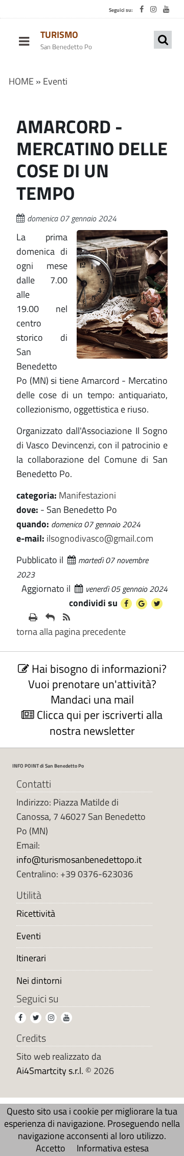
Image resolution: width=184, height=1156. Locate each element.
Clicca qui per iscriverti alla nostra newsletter (98, 722)
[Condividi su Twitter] (157, 603)
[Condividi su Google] (141, 603)
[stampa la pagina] (33, 617)
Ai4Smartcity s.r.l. (49, 1071)
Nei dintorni (39, 980)
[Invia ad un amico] (50, 617)
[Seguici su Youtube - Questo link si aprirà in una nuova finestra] (166, 9)
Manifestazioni (87, 495)
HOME (21, 81)
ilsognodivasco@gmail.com (100, 538)
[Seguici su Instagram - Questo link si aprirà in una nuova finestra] (153, 9)
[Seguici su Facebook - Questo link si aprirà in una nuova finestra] (142, 9)
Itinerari (31, 958)
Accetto (50, 1148)
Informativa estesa (113, 1148)
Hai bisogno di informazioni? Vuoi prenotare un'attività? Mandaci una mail (97, 684)
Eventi (55, 81)
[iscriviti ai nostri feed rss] (66, 617)
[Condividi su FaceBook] (126, 603)
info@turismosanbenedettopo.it (79, 859)
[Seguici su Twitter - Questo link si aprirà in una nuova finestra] (35, 1017)
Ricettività (35, 913)
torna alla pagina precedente (71, 631)
